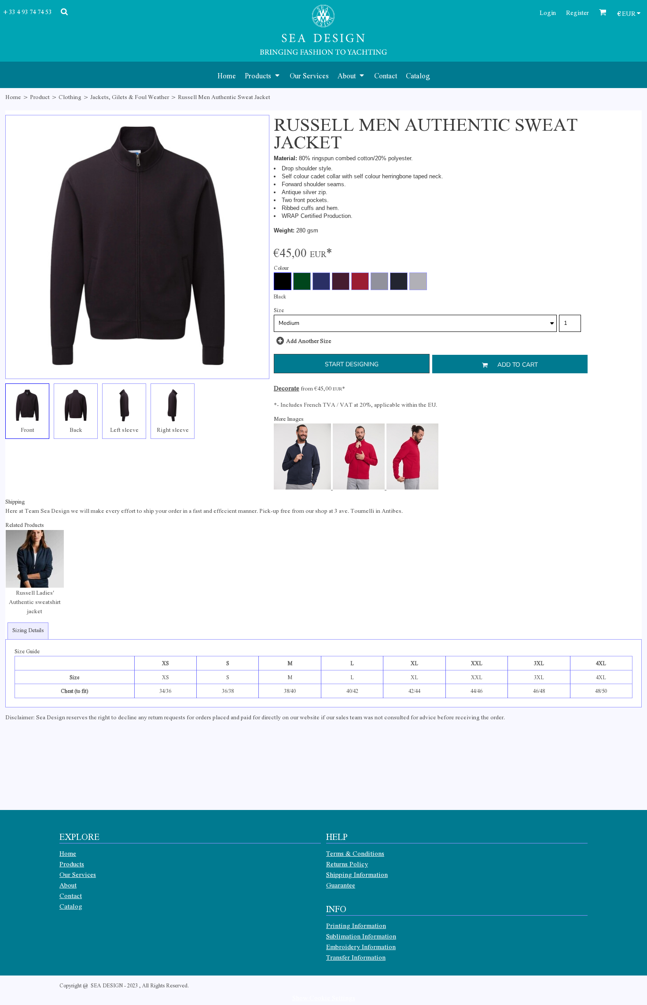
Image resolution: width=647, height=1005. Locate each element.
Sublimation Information (361, 935)
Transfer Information (356, 957)
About (68, 884)
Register (577, 12)
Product (40, 96)
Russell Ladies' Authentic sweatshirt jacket (35, 602)
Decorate (286, 387)
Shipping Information (357, 874)
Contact (70, 895)
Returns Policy (347, 863)
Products (71, 863)
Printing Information (356, 925)
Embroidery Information (361, 946)
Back (76, 429)
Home (13, 96)
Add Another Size (308, 340)
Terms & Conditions (355, 853)
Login (548, 12)
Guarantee (340, 884)
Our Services (77, 874)
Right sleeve (173, 429)
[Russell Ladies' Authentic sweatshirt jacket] (34, 559)
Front (27, 429)
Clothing (70, 96)
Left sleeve (124, 429)
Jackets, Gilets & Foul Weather (129, 96)
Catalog (70, 906)
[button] (262, 75)
